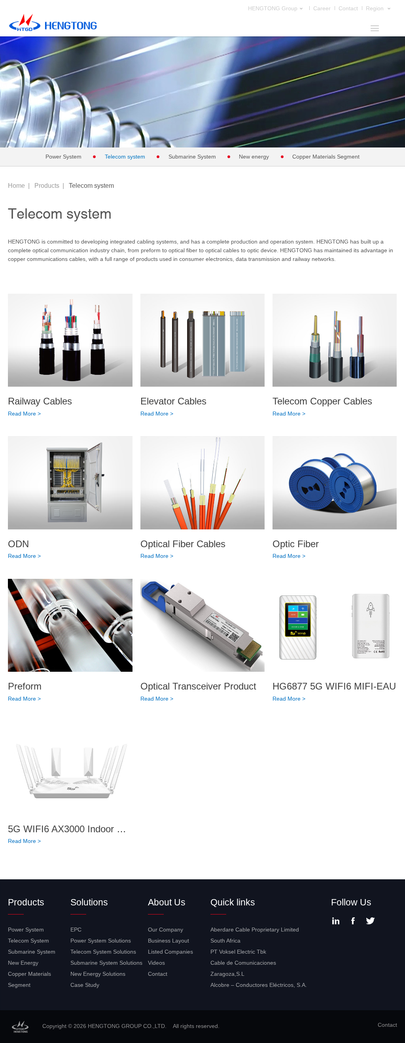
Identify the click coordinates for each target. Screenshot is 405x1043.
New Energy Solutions (97, 974)
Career (322, 8)
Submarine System (192, 156)
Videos (156, 963)
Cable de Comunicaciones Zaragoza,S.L (243, 968)
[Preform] (70, 625)
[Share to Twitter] (370, 921)
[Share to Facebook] (353, 921)
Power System (63, 156)
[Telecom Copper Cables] (335, 340)
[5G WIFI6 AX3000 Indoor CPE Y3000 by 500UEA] (70, 767)
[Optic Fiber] (335, 482)
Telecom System (28, 940)
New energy (254, 156)
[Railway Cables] (70, 340)
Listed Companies (170, 952)
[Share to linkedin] (335, 921)
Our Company (165, 929)
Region (375, 8)
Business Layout (168, 940)
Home (16, 185)
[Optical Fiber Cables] (202, 482)
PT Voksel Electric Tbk (238, 952)
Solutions (89, 902)
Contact (348, 8)
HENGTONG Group (272, 8)
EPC (75, 929)
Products (46, 185)
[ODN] (70, 482)
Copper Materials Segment (326, 156)
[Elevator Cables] (202, 340)
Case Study (84, 985)
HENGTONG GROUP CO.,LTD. (53, 24)
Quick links (232, 902)
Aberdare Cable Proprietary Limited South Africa (254, 935)
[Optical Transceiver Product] (202, 625)
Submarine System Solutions (106, 963)
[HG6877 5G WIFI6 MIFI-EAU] (335, 625)
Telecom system (125, 156)
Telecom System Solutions (103, 952)
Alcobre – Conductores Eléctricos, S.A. (258, 985)
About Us (166, 902)
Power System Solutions (100, 940)
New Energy (23, 963)
